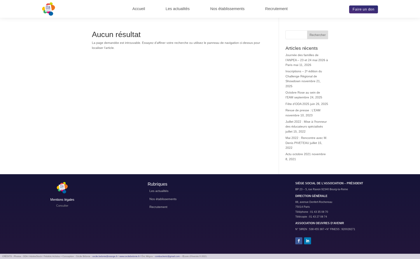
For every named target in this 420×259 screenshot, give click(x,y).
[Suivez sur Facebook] (298, 240)
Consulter (62, 205)
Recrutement (276, 9)
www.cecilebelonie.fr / (130, 256)
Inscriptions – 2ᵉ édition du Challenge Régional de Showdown (303, 76)
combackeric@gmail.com (167, 256)
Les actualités (178, 9)
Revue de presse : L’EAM (302, 110)
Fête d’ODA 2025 (297, 104)
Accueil (138, 9)
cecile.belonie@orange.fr (104, 256)
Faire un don (363, 9)
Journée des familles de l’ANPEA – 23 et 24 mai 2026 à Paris (306, 60)
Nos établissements (227, 9)
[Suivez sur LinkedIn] (307, 240)
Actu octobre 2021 (298, 154)
